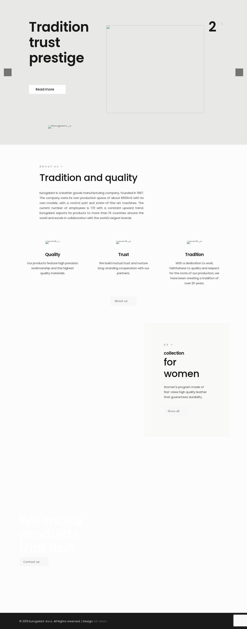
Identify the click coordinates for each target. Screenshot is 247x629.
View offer (44, 92)
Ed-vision (100, 621)
